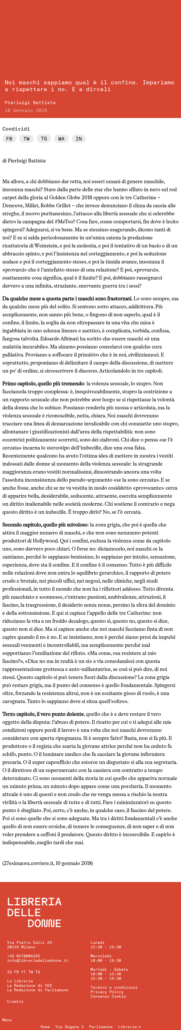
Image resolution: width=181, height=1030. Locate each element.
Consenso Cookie (108, 996)
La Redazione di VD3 (29, 986)
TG (37, 972)
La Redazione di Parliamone (37, 990)
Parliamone (101, 1027)
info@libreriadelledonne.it (37, 960)
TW (30, 972)
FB (16, 972)
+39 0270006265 (23, 956)
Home (45, 1027)
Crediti (15, 1002)
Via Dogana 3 (69, 1027)
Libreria (127, 1027)
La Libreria (20, 981)
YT (23, 972)
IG (9, 972)
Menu (7, 1020)
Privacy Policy (106, 992)
